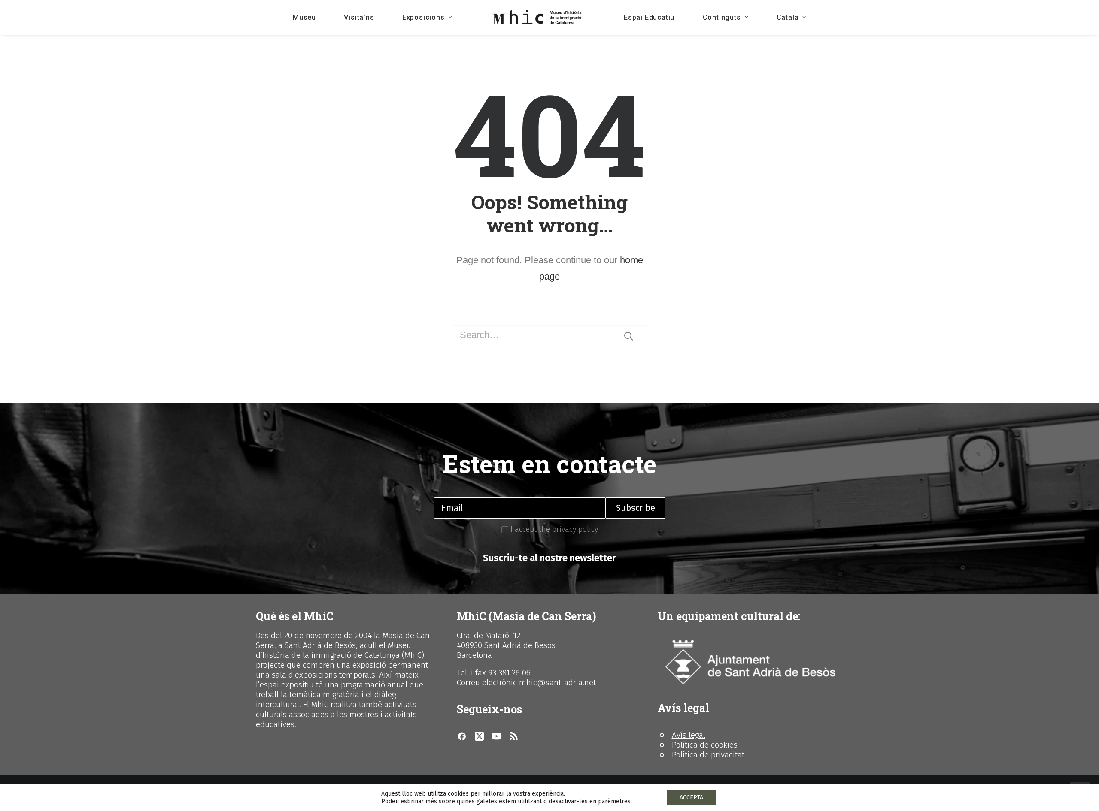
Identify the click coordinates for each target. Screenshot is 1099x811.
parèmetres (614, 801)
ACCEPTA (691, 797)
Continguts (722, 17)
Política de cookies (705, 745)
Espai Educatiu (649, 17)
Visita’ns (359, 17)
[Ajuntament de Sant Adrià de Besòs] (750, 662)
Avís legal (688, 735)
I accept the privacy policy (553, 529)
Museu (304, 17)
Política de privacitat (708, 755)
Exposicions (423, 17)
